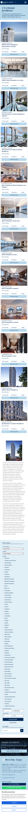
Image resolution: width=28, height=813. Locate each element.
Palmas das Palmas (9, 648)
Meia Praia (7, 634)
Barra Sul (7, 588)
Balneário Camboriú (9, 581)
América (7, 567)
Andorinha (7, 569)
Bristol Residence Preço (9, 254)
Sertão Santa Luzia (9, 687)
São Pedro (7, 685)
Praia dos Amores (9, 666)
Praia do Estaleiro (9, 664)
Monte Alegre (8, 636)
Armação (7, 574)
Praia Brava (7, 655)
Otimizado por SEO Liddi (8, 777)
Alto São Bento (8, 565)
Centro (6, 604)
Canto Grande (8, 597)
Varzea (6, 694)
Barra (6, 585)
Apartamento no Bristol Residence (13, 423)
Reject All (14, 810)
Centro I (7, 606)
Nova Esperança (9, 645)
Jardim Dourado (8, 629)
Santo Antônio (8, 673)
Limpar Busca (12, 722)
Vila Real (7, 703)
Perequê (7, 650)
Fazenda (7, 613)
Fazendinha (7, 615)
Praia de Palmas (9, 662)
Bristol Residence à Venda (10, 322)
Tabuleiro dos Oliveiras (10, 560)
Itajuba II (7, 625)
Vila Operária (8, 701)
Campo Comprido (9, 592)
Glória (6, 618)
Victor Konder (8, 699)
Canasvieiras (8, 595)
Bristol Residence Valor (9, 356)
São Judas (7, 682)
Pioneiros (7, 652)
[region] (14, 801)
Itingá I (6, 627)
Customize (14, 806)
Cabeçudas (7, 590)
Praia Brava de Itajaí (10, 657)
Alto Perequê (8, 562)
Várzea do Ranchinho (10, 696)
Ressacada (7, 669)
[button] (25, 2)
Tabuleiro (7, 689)
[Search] (21, 730)
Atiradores (7, 576)
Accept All (14, 802)
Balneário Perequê (9, 583)
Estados (7, 611)
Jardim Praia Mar (9, 632)
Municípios (7, 641)
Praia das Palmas (9, 659)
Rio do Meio (7, 671)
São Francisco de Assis (10, 678)
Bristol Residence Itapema (10, 288)
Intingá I (7, 620)
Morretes (7, 558)
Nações (6, 643)
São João (7, 680)
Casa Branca (8, 599)
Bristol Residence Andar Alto (11, 221)
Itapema (10, 43)
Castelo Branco (8, 602)
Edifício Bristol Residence (10, 390)
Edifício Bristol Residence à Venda (12, 80)
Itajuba (6, 622)
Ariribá (6, 572)
